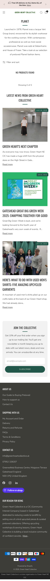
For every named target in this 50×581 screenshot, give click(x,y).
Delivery (6, 423)
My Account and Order (13, 418)
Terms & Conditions (11, 437)
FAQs (5, 432)
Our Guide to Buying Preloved (16, 395)
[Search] (41, 12)
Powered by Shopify (25, 566)
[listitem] (25, 4)
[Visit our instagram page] (10, 483)
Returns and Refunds (12, 427)
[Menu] (3, 12)
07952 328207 (9, 461)
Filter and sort (13, 62)
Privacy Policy (8, 441)
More (29, 5)
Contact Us (7, 404)
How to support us (11, 399)
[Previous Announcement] (4, 4)
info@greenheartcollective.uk (15, 456)
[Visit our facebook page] (4, 483)
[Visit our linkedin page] (16, 483)
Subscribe (25, 369)
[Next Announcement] (46, 4)
